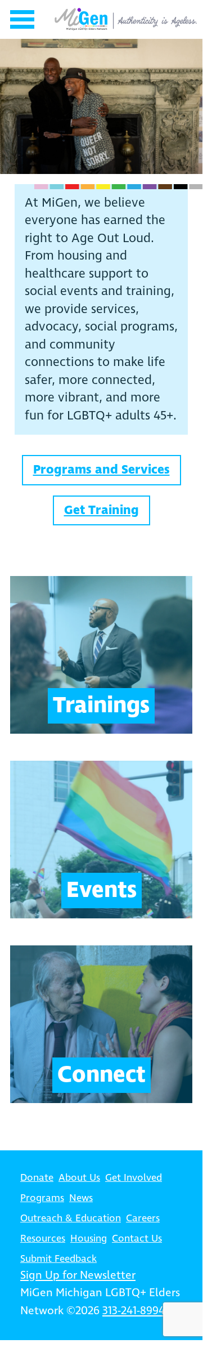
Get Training (101, 510)
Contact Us (137, 1239)
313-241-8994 (133, 1311)
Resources (42, 1239)
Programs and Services (101, 470)
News (81, 1198)
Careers (143, 1218)
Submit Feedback (58, 1259)
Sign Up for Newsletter (78, 1275)
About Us (79, 1178)
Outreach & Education (70, 1218)
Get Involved (133, 1178)
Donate (36, 1178)
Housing (88, 1239)
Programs (42, 1198)
